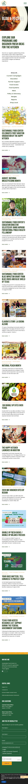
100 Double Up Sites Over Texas (12, 407)
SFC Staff (5, 530)
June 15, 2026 (6, 344)
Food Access (20, 218)
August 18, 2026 (6, 109)
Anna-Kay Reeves (7, 175)
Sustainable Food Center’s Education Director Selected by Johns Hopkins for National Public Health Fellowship (13, 227)
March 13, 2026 (6, 470)
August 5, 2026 (6, 252)
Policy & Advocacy (13, 271)
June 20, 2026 (6, 301)
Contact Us (5, 689)
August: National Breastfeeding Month (11, 179)
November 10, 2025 (7, 512)
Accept (4, 781)
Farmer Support (15, 270)
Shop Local (21, 487)
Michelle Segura (6, 126)
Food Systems (20, 126)
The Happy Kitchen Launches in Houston (11, 449)
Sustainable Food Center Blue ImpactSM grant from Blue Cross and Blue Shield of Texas (13, 278)
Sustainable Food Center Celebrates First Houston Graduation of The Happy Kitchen (13, 134)
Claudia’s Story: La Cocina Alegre (13, 323)
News (3, 128)
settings (10, 778)
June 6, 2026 (5, 385)
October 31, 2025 (7, 554)
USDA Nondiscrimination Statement (10, 695)
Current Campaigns (13, 572)
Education (14, 126)
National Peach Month (11, 365)
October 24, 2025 (7, 598)
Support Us (4, 687)
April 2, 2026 (5, 427)
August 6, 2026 (6, 200)
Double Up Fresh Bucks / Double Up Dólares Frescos (13, 534)
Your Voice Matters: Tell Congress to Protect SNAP (13, 578)
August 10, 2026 (6, 158)
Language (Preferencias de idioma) (11, 747)
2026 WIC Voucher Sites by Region (13, 491)
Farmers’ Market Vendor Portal (9, 692)
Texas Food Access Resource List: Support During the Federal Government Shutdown (12, 624)
